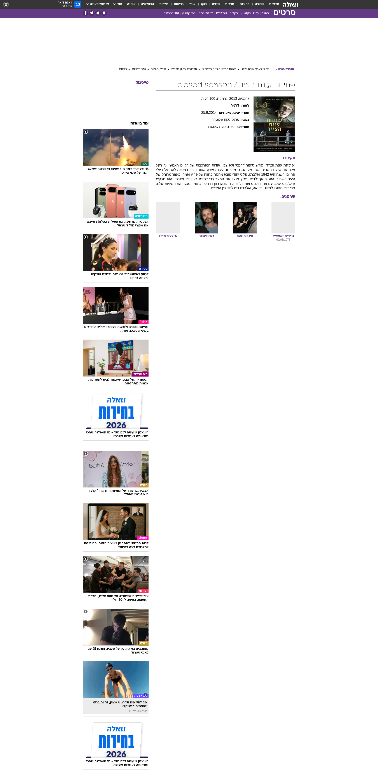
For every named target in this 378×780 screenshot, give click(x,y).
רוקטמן (123, 69)
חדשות (274, 4)
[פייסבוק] (85, 13)
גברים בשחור (158, 69)
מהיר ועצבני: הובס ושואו (255, 69)
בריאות (179, 4)
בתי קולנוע (189, 13)
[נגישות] (6, 4)
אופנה (131, 4)
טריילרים (221, 13)
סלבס (216, 4)
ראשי (265, 13)
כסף (204, 4)
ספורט (259, 4)
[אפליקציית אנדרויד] (104, 13)
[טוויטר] (91, 13)
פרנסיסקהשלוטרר (225, 119)
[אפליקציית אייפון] (98, 13)
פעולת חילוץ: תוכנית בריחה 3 (219, 69)
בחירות (245, 4)
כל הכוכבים (205, 13)
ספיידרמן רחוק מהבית (184, 69)
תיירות (163, 4)
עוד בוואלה (139, 123)
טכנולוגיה (147, 4)
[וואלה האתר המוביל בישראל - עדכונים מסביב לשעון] (290, 4)
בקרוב (234, 13)
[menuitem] (271, 4)
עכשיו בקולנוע (250, 13)
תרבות (229, 4)
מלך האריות (139, 69)
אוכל (192, 4)
